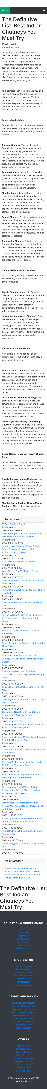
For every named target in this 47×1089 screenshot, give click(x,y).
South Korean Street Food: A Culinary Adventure (20, 632)
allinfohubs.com (23, 1070)
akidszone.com (23, 1055)
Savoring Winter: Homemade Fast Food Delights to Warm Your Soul (21, 763)
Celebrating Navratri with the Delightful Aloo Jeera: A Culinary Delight (21, 713)
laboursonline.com (23, 1052)
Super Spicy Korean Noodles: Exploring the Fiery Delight (23, 644)
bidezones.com (23, 1028)
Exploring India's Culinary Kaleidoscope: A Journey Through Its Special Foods (23, 820)
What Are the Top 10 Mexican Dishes (20, 571)
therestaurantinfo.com (23, 1058)
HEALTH (18, 874)
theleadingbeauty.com (23, 1018)
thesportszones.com (23, 975)
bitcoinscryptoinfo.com (23, 1002)
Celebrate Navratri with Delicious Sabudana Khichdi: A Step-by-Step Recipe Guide (23, 674)
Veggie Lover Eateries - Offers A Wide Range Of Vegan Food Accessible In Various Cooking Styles (21, 549)
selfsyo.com (24, 942)
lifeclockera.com (23, 1064)
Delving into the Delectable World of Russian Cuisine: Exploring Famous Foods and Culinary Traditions (22, 805)
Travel (16, 868)
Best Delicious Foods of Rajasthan (19, 561)
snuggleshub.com (23, 985)
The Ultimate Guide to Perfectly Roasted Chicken (22, 604)
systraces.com (23, 945)
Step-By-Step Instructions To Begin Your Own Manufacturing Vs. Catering (22, 535)
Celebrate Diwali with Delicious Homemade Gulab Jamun (23, 751)
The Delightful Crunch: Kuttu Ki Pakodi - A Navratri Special (23, 701)
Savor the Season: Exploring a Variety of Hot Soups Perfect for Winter (22, 776)
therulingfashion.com (23, 1015)
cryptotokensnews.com (23, 1009)
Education (25, 871)
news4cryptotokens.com (23, 1006)
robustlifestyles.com (24, 1021)
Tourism (9, 868)
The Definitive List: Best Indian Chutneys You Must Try (22, 832)
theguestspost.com (23, 1061)
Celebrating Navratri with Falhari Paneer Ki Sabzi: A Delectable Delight (23, 726)
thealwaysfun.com (24, 966)
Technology (17, 877)
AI (24, 877)
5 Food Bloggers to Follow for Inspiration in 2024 (22, 845)
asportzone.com (23, 978)
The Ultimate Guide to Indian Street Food (22, 580)
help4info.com (23, 1045)
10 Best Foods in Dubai (13, 524)
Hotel (22, 868)
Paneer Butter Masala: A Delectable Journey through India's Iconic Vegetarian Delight (22, 658)
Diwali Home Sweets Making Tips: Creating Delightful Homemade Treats (23, 738)
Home (5, 10)
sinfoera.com (23, 939)
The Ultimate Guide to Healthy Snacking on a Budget (23, 591)
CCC (28, 877)
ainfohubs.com (23, 1067)
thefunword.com (23, 969)
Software (14, 871)
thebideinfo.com (24, 1024)
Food (7, 871)
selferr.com (23, 932)
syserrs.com (24, 935)
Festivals (9, 874)
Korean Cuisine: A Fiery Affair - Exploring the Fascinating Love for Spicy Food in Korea (22, 618)
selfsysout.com (23, 948)
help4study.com (23, 1049)
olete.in (23, 929)
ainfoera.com (23, 981)
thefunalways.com (24, 972)
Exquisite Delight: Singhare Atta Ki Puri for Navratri (23, 688)
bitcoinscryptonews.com (23, 1012)
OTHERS (35, 871)
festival (26, 874)
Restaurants (31, 868)
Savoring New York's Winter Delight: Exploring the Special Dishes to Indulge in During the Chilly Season (22, 790)
